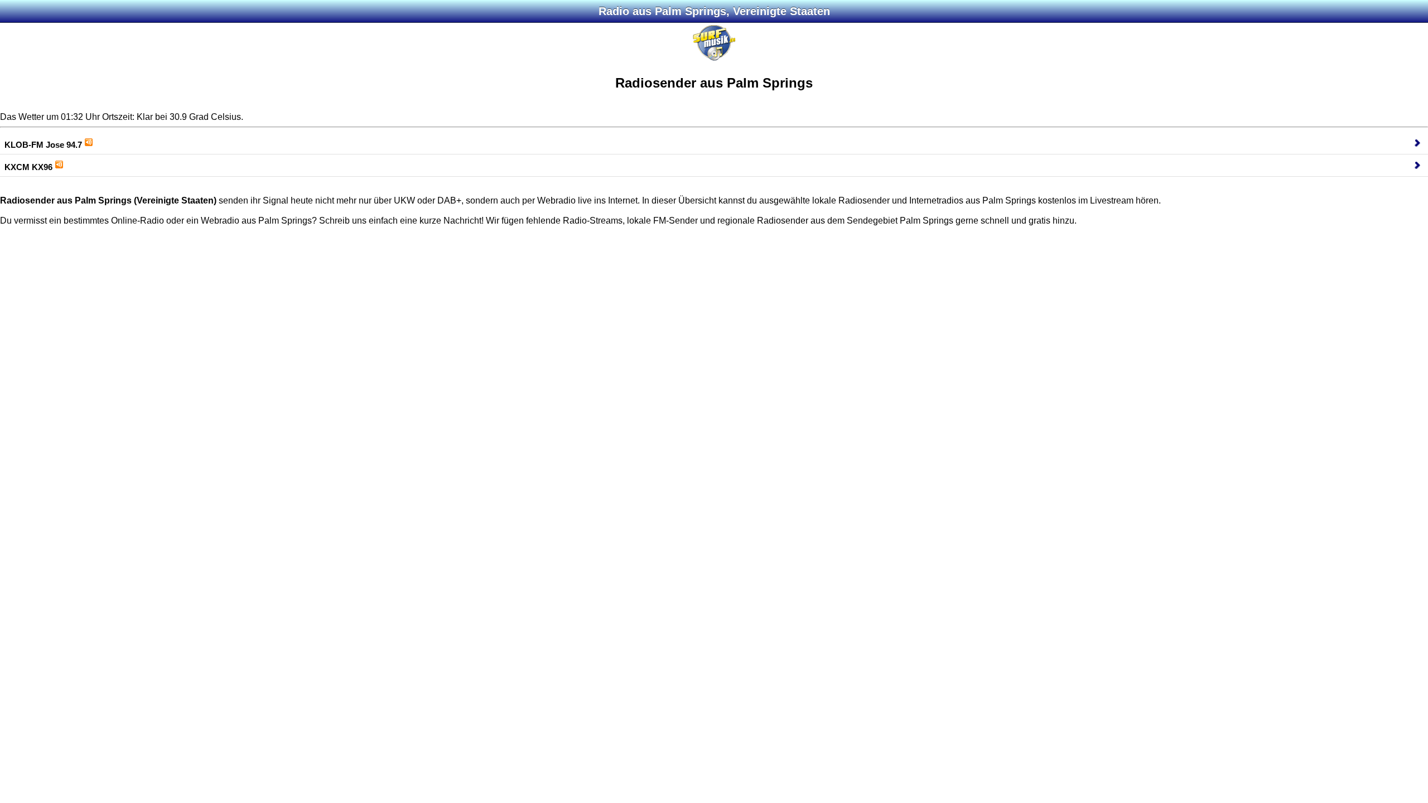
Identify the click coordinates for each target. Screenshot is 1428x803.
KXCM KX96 (28, 167)
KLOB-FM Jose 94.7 (43, 144)
